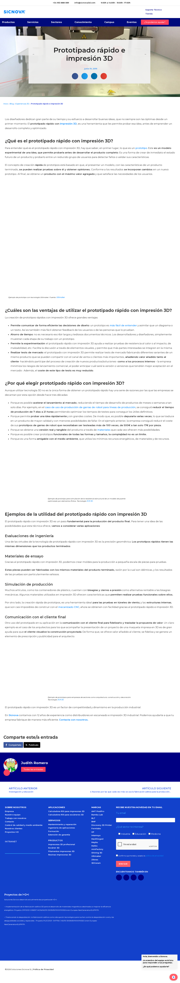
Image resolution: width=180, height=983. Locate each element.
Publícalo (34, 745)
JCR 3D (90, 501)
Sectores (56, 22)
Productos (8, 22)
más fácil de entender (123, 325)
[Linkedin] (119, 877)
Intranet (11, 841)
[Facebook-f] (134, 877)
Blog (12, 104)
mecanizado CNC (68, 607)
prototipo (141, 148)
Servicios (32, 22)
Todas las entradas (33, 769)
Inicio (6, 104)
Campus (109, 22)
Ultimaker (60, 297)
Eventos (132, 22)
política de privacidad (154, 856)
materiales (103, 429)
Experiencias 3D (22, 104)
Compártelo (15, 745)
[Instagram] (141, 877)
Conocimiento (83, 22)
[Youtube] (126, 877)
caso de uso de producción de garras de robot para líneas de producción (90, 407)
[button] (75, 76)
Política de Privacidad (43, 969)
